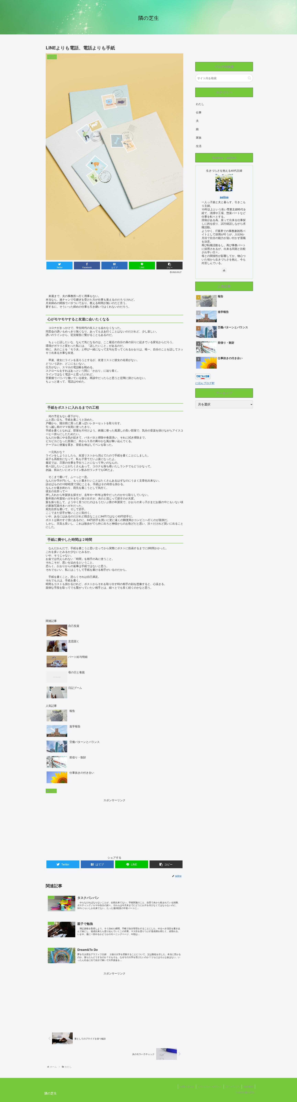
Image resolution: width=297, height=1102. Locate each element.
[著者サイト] (224, 270)
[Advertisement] (114, 283)
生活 (198, 146)
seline (224, 197)
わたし (53, 790)
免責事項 (248, 1086)
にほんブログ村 (204, 383)
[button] (249, 78)
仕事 (198, 112)
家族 (198, 137)
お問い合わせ (187, 1086)
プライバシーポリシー (210, 1086)
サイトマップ (233, 1086)
